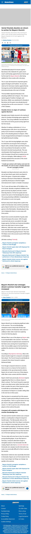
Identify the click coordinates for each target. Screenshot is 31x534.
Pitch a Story (22, 511)
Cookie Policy (5, 516)
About (3, 506)
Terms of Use (22, 513)
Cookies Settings (6, 521)
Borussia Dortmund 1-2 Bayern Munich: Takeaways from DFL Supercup (14, 251)
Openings (21, 506)
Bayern (25, 337)
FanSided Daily (5, 511)
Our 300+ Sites (23, 508)
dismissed (22, 378)
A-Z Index (21, 519)
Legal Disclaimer (23, 516)
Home (2, 272)
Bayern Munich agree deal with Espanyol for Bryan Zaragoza (15, 247)
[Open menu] (2, 2)
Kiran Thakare (7, 297)
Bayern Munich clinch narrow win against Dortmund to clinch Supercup (15, 260)
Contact (3, 508)
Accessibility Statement (8, 519)
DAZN (24, 156)
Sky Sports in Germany (15, 354)
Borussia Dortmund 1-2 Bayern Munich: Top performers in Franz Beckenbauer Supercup (15, 256)
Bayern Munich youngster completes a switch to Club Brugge (14, 243)
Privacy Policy (5, 513)
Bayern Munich (15, 76)
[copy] (10, 43)
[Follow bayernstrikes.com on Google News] (27, 267)
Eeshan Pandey (7, 40)
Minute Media (8, 525)
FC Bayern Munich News (11, 272)
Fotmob (14, 239)
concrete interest (22, 445)
